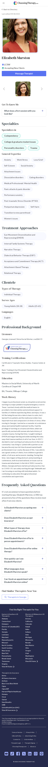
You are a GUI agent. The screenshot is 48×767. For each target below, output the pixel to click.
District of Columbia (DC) (10, 627)
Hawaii (27, 627)
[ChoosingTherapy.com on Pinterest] (41, 753)
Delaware (5, 624)
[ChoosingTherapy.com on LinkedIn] (30, 753)
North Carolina (7, 645)
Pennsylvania (6, 656)
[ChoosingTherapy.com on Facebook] (18, 753)
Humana (4, 694)
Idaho (27, 629)
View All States (7, 666)
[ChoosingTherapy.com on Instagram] (36, 753)
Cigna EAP (5, 689)
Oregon (28, 651)
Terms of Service (17, 732)
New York (5, 653)
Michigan (28, 637)
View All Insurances (9, 710)
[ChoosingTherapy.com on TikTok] (12, 753)
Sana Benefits (6, 702)
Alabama (5, 619)
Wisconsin (29, 659)
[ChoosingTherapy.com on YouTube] (6, 753)
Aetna (4, 675)
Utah (27, 653)
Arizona (28, 619)
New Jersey (6, 651)
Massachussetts (7, 640)
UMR (3, 705)
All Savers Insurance (9, 678)
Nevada (28, 643)
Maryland (5, 637)
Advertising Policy (30, 736)
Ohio (27, 648)
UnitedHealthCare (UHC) (10, 707)
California (28, 621)
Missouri (5, 643)
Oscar (4, 697)
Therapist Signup (30, 743)
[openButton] (3, 3)
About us (33, 746)
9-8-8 (9, 722)
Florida (4, 629)
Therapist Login (16, 743)
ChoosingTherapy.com (19, 746)
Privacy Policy (30, 732)
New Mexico (29, 645)
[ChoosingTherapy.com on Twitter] (24, 753)
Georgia (4, 632)
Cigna (4, 686)
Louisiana (5, 635)
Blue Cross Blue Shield (10, 683)
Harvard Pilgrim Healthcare (11, 691)
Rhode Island (6, 659)
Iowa (27, 635)
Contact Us (16, 739)
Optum (4, 699)
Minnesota (29, 640)
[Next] (42, 89)
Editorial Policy (16, 736)
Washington (29, 656)
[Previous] (4, 89)
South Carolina (7, 648)
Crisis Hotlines (28, 739)
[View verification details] (24, 348)
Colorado (28, 624)
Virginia (4, 664)
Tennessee (6, 661)
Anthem (4, 681)
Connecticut (6, 621)
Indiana (27, 632)
